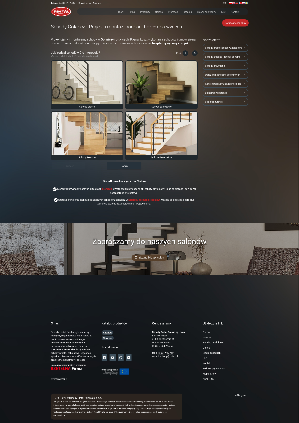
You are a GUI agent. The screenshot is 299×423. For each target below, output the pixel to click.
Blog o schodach (212, 352)
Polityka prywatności (214, 368)
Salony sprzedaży (206, 12)
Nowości (207, 337)
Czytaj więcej (58, 379)
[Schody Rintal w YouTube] (113, 357)
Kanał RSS (208, 378)
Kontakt (235, 12)
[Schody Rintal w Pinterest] (129, 357)
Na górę (241, 395)
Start (121, 12)
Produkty (145, 12)
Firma (132, 12)
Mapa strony (209, 373)
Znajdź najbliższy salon (149, 257)
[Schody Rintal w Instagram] (121, 357)
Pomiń (124, 166)
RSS (224, 3)
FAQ (223, 12)
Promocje (173, 12)
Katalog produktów (213, 342)
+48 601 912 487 (67, 3)
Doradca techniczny (235, 23)
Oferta (206, 332)
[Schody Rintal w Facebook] (104, 357)
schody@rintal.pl (94, 3)
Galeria (159, 12)
